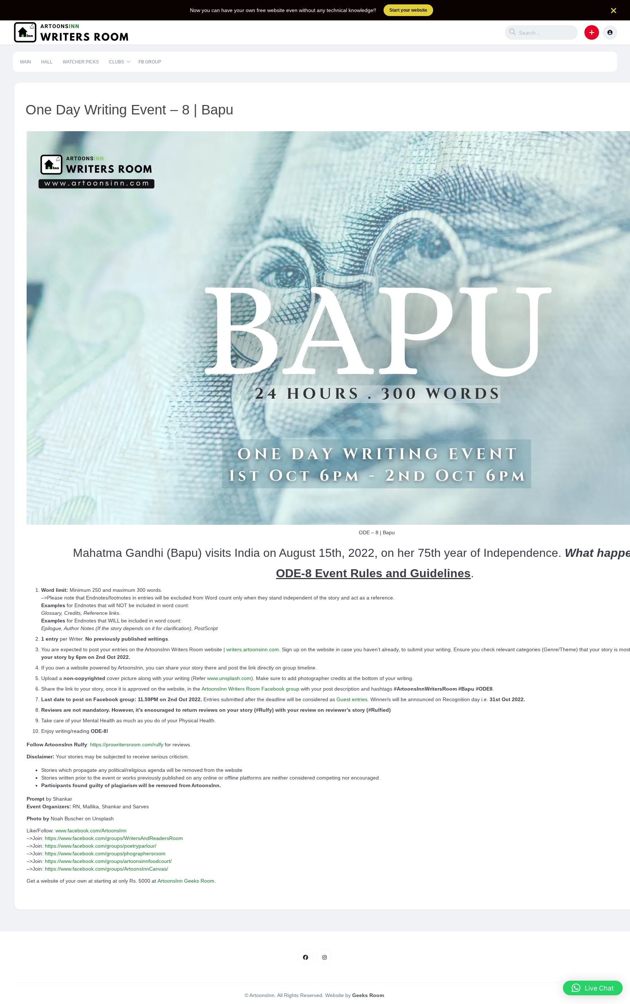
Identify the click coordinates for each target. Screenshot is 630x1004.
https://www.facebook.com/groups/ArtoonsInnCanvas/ (106, 869)
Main (25, 62)
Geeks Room (368, 995)
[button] (591, 32)
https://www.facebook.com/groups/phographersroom (105, 853)
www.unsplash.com (229, 678)
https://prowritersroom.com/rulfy (126, 744)
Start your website (408, 10)
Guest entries (352, 699)
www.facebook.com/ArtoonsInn (91, 830)
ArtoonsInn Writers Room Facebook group (250, 689)
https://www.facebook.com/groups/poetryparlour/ (100, 846)
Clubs (116, 62)
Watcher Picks (81, 62)
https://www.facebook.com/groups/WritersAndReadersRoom (114, 838)
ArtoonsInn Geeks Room (186, 881)
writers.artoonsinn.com (252, 649)
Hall (46, 62)
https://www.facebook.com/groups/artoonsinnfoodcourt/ (108, 861)
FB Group (150, 62)
